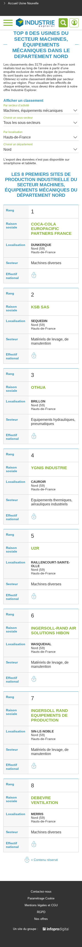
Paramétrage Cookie (41, 898)
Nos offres (41, 919)
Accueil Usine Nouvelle (23, 3)
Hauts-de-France (17, 137)
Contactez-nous (41, 891)
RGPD (41, 912)
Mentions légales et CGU (41, 905)
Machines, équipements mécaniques (33, 111)
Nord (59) (38, 248)
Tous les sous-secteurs (21, 123)
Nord (7, 149)
